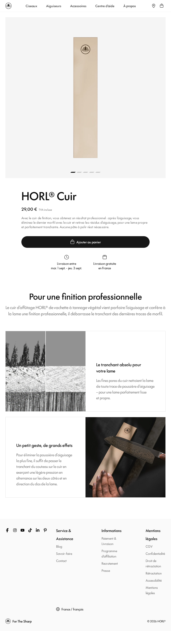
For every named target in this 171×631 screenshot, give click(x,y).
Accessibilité (154, 580)
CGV (149, 546)
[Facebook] (7, 530)
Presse (106, 570)
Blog (59, 546)
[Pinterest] (45, 530)
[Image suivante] (126, 97)
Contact (61, 560)
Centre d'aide (104, 6)
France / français (72, 609)
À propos (129, 6)
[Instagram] (15, 530)
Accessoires (78, 6)
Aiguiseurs (53, 6)
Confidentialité (155, 553)
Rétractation (154, 573)
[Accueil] (8, 6)
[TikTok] (30, 530)
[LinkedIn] (37, 530)
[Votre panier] (162, 6)
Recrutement (110, 563)
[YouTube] (22, 530)
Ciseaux (31, 6)
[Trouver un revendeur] (154, 6)
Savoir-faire (64, 553)
